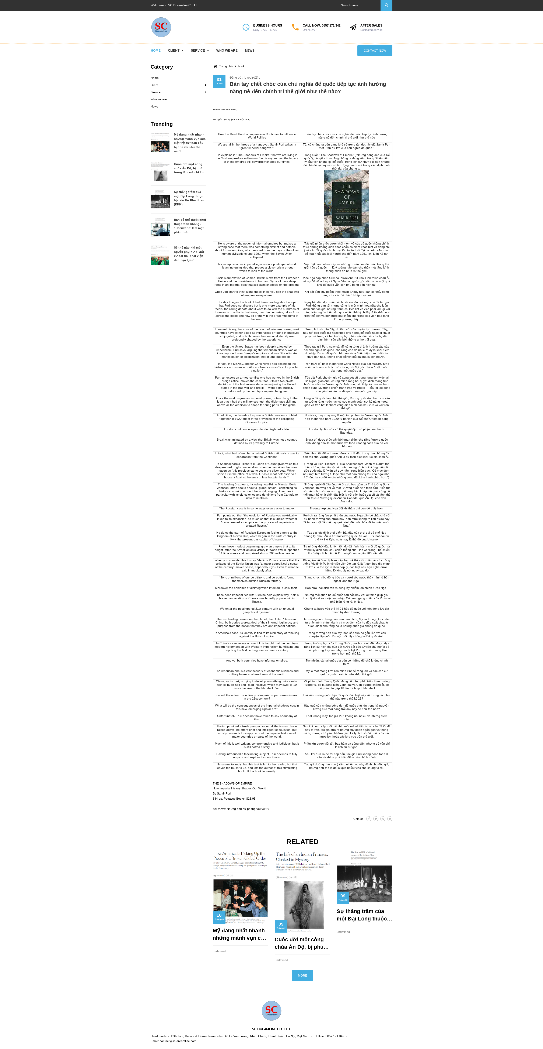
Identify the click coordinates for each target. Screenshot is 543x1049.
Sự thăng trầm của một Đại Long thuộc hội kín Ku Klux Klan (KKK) (363, 915)
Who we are (159, 99)
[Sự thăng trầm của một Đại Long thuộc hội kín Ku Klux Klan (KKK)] (160, 199)
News (154, 106)
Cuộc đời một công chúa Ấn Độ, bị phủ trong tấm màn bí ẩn (300, 943)
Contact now (375, 50)
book (241, 66)
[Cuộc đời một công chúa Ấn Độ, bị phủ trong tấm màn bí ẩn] (160, 171)
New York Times (229, 109)
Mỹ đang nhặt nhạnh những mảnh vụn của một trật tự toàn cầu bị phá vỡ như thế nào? (240, 934)
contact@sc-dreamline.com (178, 1041)
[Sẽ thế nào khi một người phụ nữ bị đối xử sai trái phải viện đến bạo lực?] (160, 255)
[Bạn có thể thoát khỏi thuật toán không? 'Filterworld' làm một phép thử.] (160, 227)
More (302, 975)
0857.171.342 (331, 25)
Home (155, 77)
